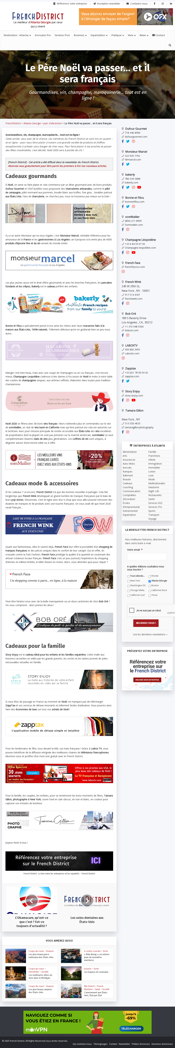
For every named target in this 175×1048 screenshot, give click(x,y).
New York (110, 575)
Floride (78, 575)
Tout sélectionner (53, 575)
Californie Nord (82, 584)
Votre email (50, 553)
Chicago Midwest (53, 584)
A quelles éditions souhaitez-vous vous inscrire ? (72, 568)
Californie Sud (112, 584)
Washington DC (83, 579)
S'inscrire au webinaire (87, 531)
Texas (47, 589)
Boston (109, 579)
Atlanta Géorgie (52, 579)
